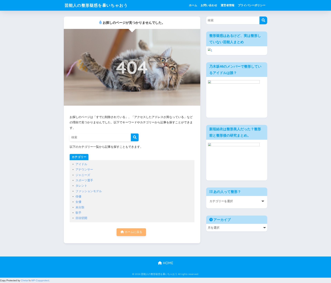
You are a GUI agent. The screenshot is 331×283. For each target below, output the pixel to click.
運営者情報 (227, 5)
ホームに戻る (133, 232)
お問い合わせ (209, 5)
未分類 (80, 207)
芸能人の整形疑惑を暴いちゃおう (96, 5)
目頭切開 (81, 218)
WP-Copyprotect (40, 280)
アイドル (81, 164)
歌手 (78, 212)
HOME (167, 263)
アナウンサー (84, 169)
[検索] (135, 137)
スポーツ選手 (84, 180)
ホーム (193, 5)
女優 (78, 202)
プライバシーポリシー (251, 5)
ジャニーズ (83, 175)
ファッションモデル (89, 191)
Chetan (25, 280)
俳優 (78, 196)
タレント (81, 185)
